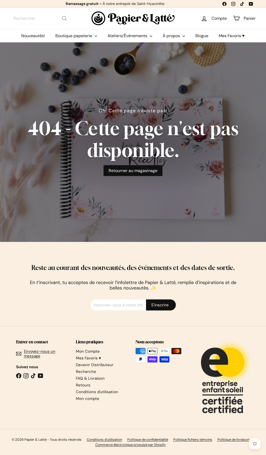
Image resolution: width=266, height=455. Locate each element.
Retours (83, 385)
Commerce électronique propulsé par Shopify (130, 445)
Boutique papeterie (74, 35)
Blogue (201, 35)
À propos (172, 35)
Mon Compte (88, 351)
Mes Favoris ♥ (232, 35)
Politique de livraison (233, 439)
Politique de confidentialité (147, 439)
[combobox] (40, 18)
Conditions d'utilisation (97, 391)
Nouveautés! (33, 35)
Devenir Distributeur (95, 364)
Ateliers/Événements (128, 35)
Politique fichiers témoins (192, 439)
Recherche (86, 371)
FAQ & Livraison (90, 378)
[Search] (64, 18)
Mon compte (87, 398)
